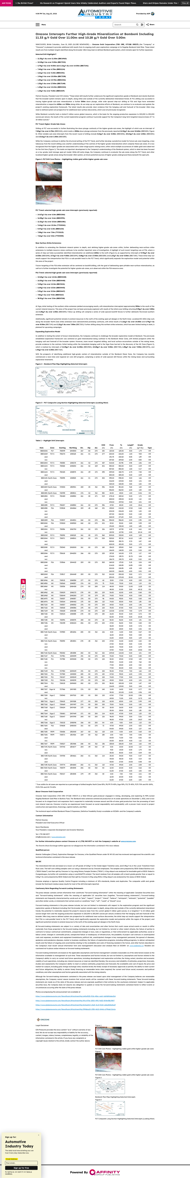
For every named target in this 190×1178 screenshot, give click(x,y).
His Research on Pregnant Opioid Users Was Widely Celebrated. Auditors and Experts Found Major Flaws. (88, 3)
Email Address (11, 1159)
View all (185, 3)
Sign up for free (21, 1168)
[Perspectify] (23, 586)
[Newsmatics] (23, 596)
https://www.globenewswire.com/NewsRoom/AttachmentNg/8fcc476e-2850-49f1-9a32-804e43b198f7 (75, 1001)
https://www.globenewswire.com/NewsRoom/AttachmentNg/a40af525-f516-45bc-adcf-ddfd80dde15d (76, 996)
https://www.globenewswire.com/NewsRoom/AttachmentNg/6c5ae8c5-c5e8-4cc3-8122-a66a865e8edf (76, 1005)
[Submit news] (23, 581)
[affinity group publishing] (23, 591)
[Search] (137, 24)
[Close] (39, 1135)
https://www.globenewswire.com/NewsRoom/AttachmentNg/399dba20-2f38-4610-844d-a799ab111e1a (76, 1009)
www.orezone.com (58, 837)
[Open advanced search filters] (142, 24)
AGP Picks (6, 3)
